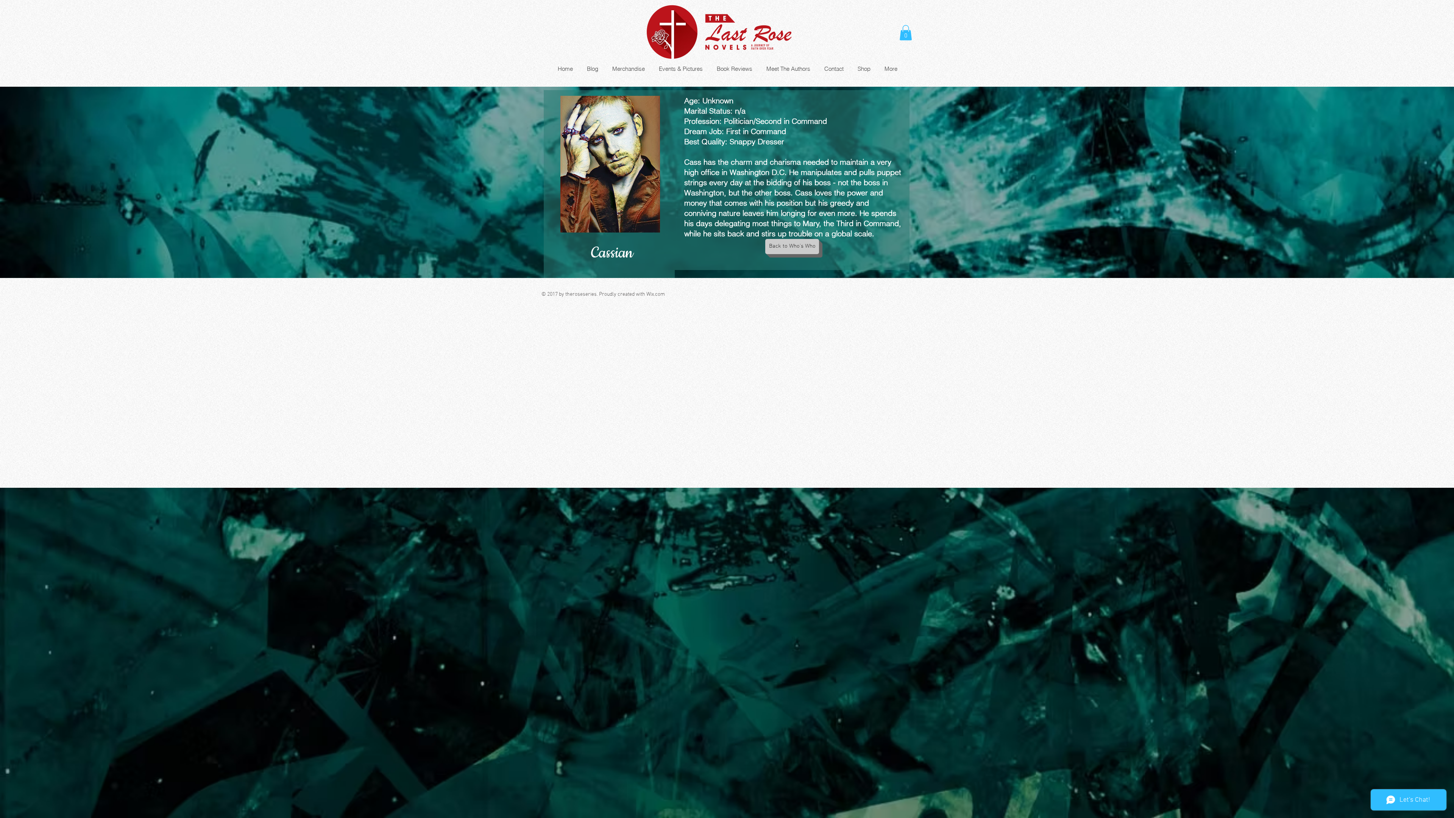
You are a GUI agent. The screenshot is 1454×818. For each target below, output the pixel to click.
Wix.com (655, 294)
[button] (905, 33)
